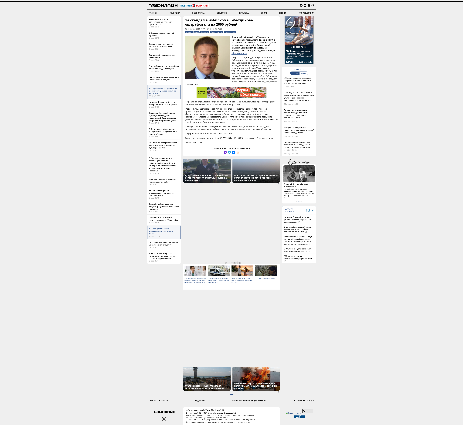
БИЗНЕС (282, 13)
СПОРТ (264, 13)
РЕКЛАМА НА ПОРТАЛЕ (304, 400)
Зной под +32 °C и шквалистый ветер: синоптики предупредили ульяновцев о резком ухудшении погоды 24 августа (299, 96)
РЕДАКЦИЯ (200, 400)
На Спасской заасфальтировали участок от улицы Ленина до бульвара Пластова (163, 145)
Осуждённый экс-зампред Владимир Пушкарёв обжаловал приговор (164, 206)
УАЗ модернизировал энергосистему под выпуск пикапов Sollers (161, 193)
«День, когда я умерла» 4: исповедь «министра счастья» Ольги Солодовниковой (163, 256)
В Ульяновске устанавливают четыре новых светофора (297, 252)
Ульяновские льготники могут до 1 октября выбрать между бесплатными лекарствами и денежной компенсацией (298, 242)
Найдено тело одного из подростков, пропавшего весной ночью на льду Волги (299, 130)
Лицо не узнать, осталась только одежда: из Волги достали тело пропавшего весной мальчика (296, 114)
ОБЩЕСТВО (222, 13)
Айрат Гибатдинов (201, 32)
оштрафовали (230, 32)
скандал (189, 32)
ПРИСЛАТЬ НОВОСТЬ (158, 400)
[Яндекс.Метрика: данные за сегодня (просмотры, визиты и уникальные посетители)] (293, 413)
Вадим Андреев (216, 32)
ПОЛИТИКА (175, 13)
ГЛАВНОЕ (153, 13)
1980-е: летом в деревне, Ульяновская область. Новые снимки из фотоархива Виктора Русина (297, 187)
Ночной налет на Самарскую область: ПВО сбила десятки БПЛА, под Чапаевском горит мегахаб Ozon (297, 146)
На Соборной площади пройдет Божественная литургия (163, 243)
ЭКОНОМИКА (198, 13)
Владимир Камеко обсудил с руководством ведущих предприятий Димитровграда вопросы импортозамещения (162, 117)
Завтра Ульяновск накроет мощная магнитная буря (161, 45)
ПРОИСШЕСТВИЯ (306, 13)
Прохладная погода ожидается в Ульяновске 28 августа (164, 78)
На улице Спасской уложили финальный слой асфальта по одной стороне (297, 222)
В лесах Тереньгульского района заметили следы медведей (164, 67)
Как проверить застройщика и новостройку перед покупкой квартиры (163, 91)
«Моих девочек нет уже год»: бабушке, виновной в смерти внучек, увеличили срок (297, 80)
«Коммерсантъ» (239, 53)
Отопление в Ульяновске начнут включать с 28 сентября (163, 218)
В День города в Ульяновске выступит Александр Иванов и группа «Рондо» (163, 131)
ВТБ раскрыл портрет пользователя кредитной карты (161, 231)
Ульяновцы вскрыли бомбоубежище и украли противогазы (160, 22)
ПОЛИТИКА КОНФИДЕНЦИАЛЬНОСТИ (249, 400)
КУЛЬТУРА (244, 13)
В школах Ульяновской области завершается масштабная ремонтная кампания (298, 231)
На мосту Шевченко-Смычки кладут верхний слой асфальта (163, 103)
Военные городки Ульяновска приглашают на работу (163, 180)
